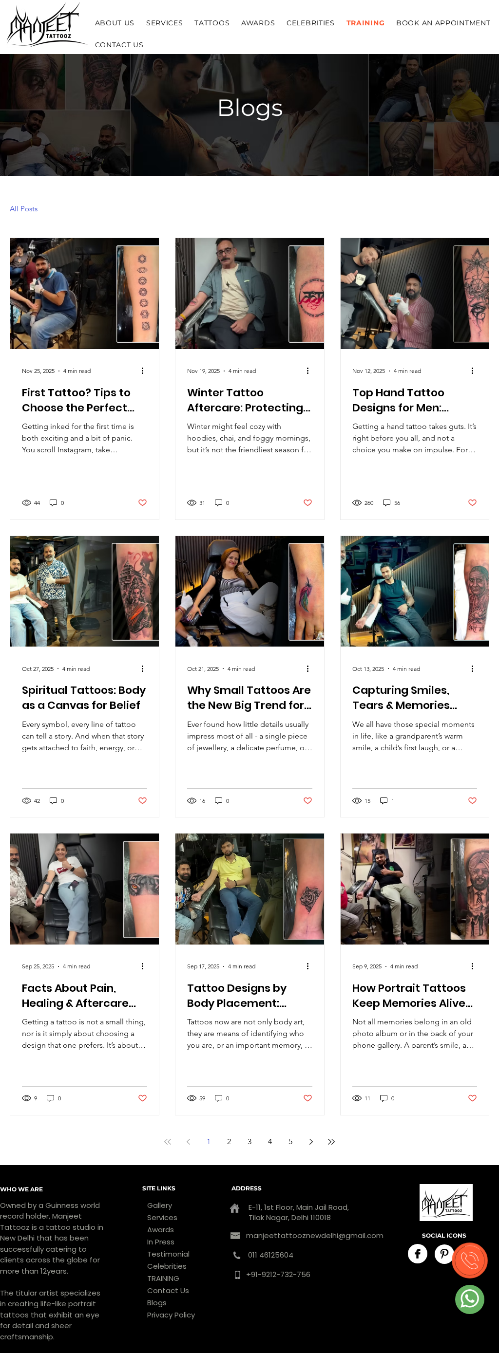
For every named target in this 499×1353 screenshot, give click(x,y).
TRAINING (163, 1278)
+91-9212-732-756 (278, 1274)
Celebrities (167, 1266)
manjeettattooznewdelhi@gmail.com (315, 1235)
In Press (160, 1242)
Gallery (159, 1205)
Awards (160, 1229)
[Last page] (331, 1141)
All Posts (24, 208)
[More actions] (146, 371)
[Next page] (311, 1141)
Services (162, 1217)
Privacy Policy (171, 1315)
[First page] (167, 1141)
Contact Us (168, 1290)
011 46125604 (269, 1255)
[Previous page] (188, 1141)
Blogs (157, 1302)
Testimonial (168, 1254)
